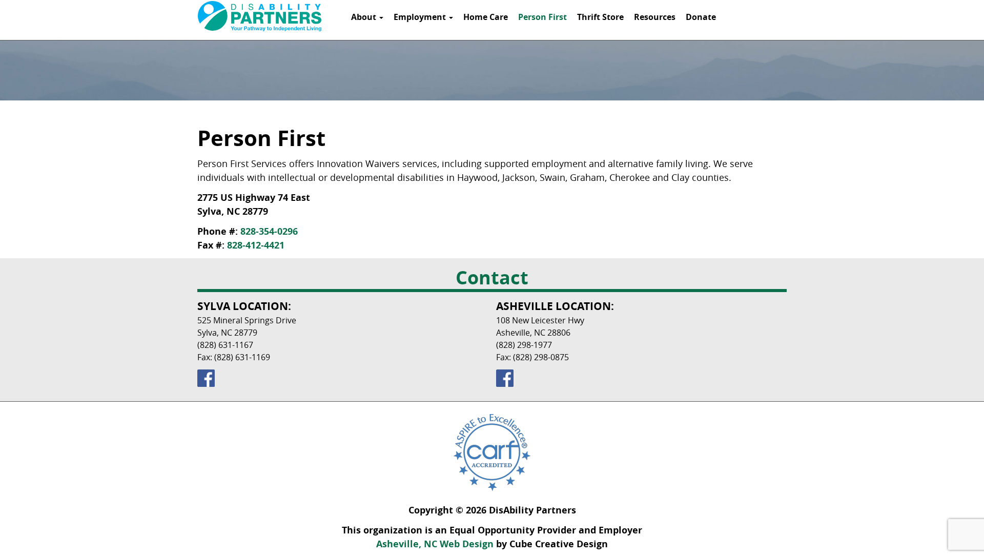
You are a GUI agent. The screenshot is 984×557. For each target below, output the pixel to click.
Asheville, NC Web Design (435, 544)
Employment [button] (421, 17)
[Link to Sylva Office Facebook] (342, 378)
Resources (654, 17)
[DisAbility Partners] (259, 16)
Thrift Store (600, 17)
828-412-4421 (255, 245)
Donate (701, 17)
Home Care (485, 17)
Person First (542, 17)
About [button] (364, 17)
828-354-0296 (269, 231)
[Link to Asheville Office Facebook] (641, 378)
